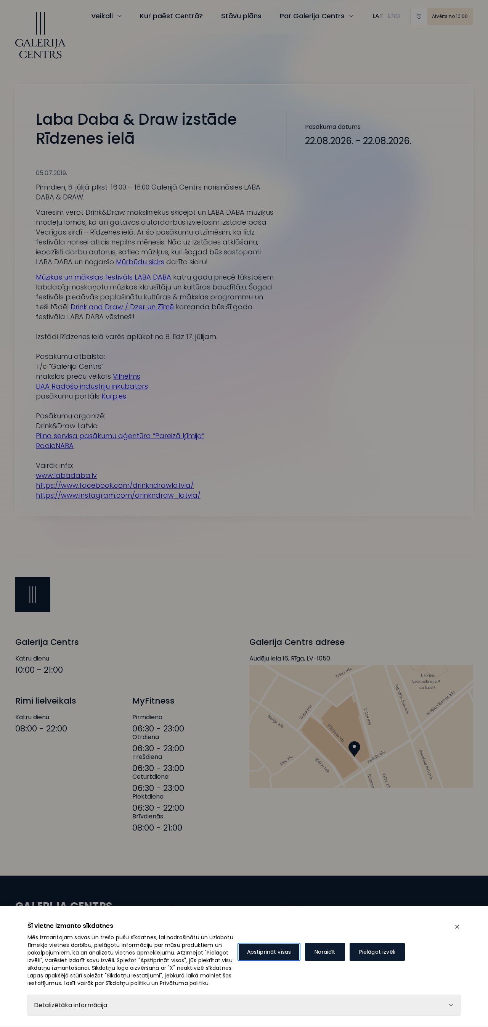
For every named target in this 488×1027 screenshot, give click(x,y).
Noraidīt (325, 952)
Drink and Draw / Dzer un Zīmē (122, 307)
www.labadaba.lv (66, 475)
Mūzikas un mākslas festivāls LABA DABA (103, 277)
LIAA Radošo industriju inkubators (92, 386)
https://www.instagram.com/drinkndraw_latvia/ (118, 495)
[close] (457, 927)
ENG (394, 15)
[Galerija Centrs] (40, 35)
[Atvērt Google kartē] (361, 726)
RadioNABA (55, 445)
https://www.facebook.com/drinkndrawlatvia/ (115, 485)
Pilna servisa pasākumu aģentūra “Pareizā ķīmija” (120, 435)
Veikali (102, 16)
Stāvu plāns (241, 16)
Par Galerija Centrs (312, 16)
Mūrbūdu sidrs (140, 262)
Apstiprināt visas (269, 952)
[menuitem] (377, 16)
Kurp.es (113, 396)
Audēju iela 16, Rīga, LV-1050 (289, 658)
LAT (377, 15)
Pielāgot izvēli (377, 952)
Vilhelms (126, 376)
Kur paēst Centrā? (171, 16)
